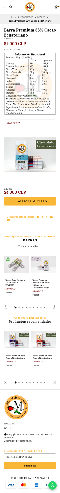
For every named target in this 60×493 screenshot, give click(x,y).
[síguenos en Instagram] (5, 428)
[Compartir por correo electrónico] (51, 217)
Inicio (13, 17)
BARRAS (41, 17)
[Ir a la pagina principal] (30, 7)
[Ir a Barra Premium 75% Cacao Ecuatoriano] (43, 339)
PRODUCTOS (26, 17)
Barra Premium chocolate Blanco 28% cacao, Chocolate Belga (41, 284)
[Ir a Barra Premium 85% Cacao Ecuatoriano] (16, 339)
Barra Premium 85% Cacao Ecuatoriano (15, 356)
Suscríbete (30, 465)
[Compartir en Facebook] (38, 217)
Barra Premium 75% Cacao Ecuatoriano (42, 356)
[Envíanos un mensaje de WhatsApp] (52, 485)
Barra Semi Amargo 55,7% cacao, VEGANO (15, 282)
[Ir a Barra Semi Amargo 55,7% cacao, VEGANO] (16, 264)
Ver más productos (28, 246)
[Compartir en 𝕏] (42, 217)
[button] (8, 220)
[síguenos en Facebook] (10, 428)
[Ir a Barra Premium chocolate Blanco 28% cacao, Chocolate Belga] (43, 264)
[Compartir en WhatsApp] (46, 217)
